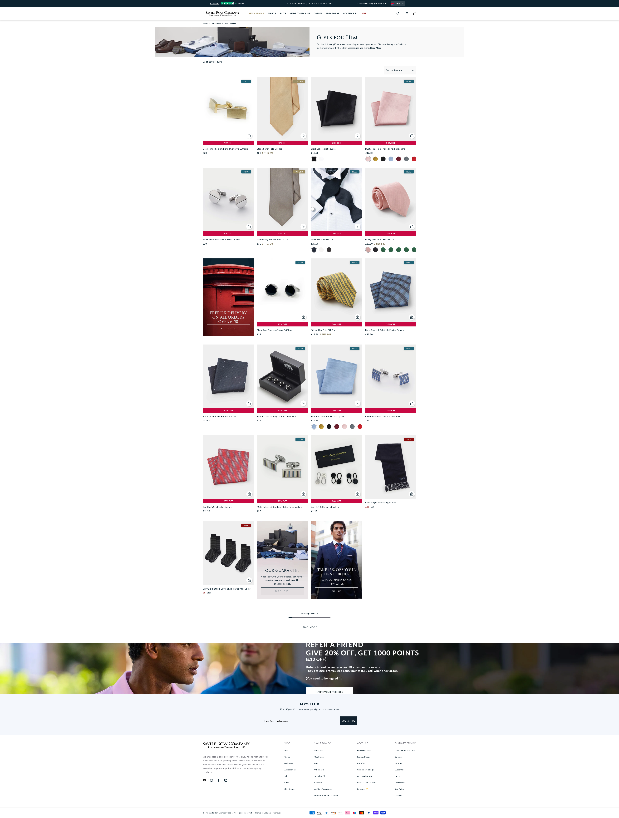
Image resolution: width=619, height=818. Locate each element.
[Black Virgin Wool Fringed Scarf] (390, 467)
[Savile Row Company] (226, 745)
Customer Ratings (365, 770)
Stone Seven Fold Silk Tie (269, 149)
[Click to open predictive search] (398, 13)
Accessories (290, 770)
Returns (398, 763)
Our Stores (319, 757)
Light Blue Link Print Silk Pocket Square (384, 330)
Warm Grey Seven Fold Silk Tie (272, 239)
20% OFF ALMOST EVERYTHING (309, 3)
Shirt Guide (289, 789)
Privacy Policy (363, 757)
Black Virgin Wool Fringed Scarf (381, 502)
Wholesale (319, 770)
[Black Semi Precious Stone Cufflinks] (282, 290)
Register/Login (364, 750)
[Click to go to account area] (407, 13)
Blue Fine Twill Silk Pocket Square (327, 416)
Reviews (318, 782)
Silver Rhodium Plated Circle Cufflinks (221, 239)
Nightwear (289, 763)
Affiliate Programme (323, 789)
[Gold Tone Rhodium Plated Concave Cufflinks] (228, 109)
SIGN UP (336, 591)
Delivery (398, 757)
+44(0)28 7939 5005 (378, 3)
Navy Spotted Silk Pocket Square (219, 416)
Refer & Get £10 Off (366, 782)
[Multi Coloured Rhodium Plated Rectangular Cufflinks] (282, 467)
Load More (309, 627)
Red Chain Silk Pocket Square (217, 507)
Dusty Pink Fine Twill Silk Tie (379, 239)
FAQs (397, 776)
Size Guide (399, 789)
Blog (316, 763)
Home (258, 813)
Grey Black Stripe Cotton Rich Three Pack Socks (227, 588)
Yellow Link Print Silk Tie (323, 330)
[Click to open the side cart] (414, 13)
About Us (318, 750)
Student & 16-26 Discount (326, 795)
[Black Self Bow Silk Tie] (336, 199)
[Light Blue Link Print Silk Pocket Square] (390, 290)
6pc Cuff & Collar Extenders (325, 507)
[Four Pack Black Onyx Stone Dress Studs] (282, 376)
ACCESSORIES (350, 13)
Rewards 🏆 (362, 789)
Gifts (286, 782)
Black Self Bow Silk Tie (322, 239)
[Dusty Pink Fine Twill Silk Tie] (390, 199)
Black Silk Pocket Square (323, 149)
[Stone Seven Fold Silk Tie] (282, 109)
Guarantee (400, 770)
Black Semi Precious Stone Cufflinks (274, 330)
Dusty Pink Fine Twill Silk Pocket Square (385, 149)
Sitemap (398, 795)
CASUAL (318, 13)
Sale (286, 776)
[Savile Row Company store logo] (223, 13)
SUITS (283, 13)
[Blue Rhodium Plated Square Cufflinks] (390, 376)
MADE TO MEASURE (300, 13)
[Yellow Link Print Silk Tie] (336, 290)
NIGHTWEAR (332, 13)
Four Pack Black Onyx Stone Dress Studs (277, 416)
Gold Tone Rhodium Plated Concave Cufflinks (225, 149)
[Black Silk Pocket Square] (336, 109)
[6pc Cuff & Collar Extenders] (336, 467)
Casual (287, 757)
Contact (277, 813)
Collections (216, 24)
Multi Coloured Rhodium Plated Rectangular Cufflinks (279, 507)
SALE (363, 13)
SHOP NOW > (228, 328)
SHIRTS (272, 13)
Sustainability (320, 776)
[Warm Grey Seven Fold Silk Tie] (282, 199)
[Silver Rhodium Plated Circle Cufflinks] (228, 199)
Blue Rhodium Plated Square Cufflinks (384, 416)
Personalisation (364, 776)
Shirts (287, 750)
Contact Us (400, 782)
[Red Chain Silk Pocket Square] (228, 467)
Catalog (267, 813)
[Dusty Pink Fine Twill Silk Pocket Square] (390, 109)
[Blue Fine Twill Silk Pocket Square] (336, 376)
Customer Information (405, 750)
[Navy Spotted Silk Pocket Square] (228, 376)
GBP (398, 3)
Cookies (361, 763)
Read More (375, 48)
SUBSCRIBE (348, 720)
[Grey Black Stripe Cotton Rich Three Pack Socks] (228, 553)
